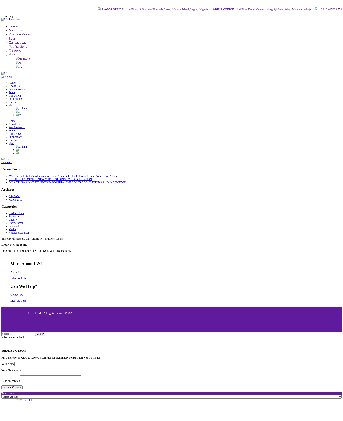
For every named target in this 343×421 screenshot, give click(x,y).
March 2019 (15, 199)
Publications (18, 46)
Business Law (16, 213)
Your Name (7, 363)
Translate (28, 400)
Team (13, 38)
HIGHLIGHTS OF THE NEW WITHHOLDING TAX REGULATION (50, 179)
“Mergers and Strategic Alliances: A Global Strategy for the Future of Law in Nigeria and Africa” (63, 175)
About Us (16, 30)
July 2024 (14, 196)
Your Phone (8, 370)
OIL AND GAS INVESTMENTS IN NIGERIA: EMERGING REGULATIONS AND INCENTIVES (68, 182)
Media (12, 229)
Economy (14, 216)
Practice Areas (20, 34)
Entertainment (16, 222)
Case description (10, 380)
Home (13, 26)
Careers (15, 51)
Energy (13, 219)
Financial (14, 226)
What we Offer (18, 278)
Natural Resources (19, 232)
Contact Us (17, 42)
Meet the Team (18, 300)
